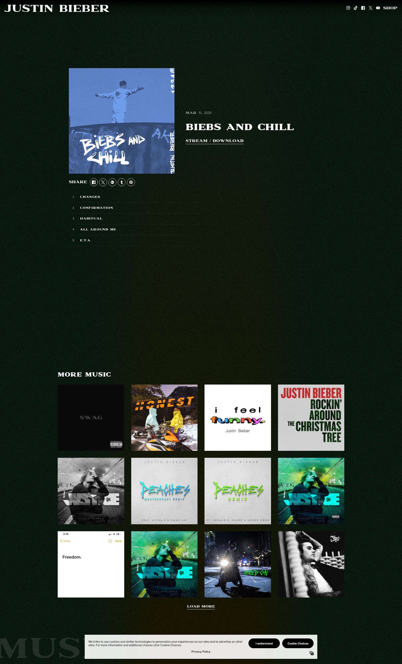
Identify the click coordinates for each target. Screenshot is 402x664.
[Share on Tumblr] (121, 182)
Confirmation (96, 208)
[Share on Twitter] (103, 182)
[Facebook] (363, 8)
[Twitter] (370, 8)
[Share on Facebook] (93, 182)
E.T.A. (85, 240)
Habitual (91, 218)
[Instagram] (348, 8)
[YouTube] (378, 8)
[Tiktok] (355, 8)
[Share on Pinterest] (131, 182)
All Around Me (98, 229)
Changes (90, 197)
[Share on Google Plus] (112, 182)
